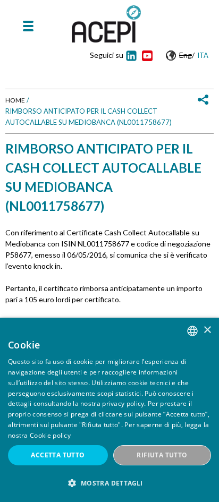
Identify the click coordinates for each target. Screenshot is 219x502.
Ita (202, 55)
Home (15, 100)
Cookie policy (50, 435)
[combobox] (192, 331)
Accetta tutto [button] (58, 455)
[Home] (106, 23)
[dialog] (109, 410)
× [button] (207, 330)
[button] (109, 483)
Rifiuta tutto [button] (162, 455)
